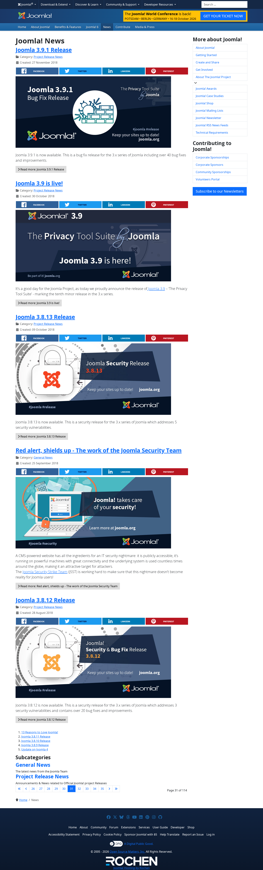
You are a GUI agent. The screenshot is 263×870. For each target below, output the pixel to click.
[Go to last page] (116, 788)
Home (22, 27)
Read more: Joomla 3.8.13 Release (43, 436)
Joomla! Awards (206, 89)
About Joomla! (40, 27)
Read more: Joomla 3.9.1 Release (42, 169)
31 (71, 789)
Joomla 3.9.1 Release (44, 50)
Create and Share (207, 62)
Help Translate (169, 834)
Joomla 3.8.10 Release (35, 741)
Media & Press (145, 27)
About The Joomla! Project (213, 77)
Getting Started (206, 55)
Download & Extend (54, 4)
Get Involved (204, 70)
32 (79, 789)
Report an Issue (193, 834)
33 (87, 789)
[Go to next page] (109, 788)
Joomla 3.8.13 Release (45, 317)
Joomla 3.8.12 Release (45, 600)
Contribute (123, 27)
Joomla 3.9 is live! (39, 183)
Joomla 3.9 (156, 288)
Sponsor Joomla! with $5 (140, 834)
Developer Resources (159, 4)
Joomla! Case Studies (210, 96)
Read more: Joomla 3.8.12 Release (43, 720)
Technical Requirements (212, 133)
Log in (210, 834)
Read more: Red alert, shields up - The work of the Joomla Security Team (69, 586)
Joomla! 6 (92, 27)
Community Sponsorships (213, 172)
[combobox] (224, 4)
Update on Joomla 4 (34, 749)
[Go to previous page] (26, 788)
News (107, 27)
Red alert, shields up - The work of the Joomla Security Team (99, 450)
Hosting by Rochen (131, 868)
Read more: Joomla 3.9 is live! (39, 303)
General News (43, 457)
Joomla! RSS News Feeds (212, 125)
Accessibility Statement (64, 834)
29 (56, 789)
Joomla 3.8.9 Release (35, 745)
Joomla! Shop (204, 103)
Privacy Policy (91, 834)
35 (102, 789)
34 (94, 789)
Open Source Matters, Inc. (127, 852)
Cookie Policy (112, 834)
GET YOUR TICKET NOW (223, 16)
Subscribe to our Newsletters (220, 191)
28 (48, 789)
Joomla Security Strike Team (45, 571)
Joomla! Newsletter (208, 118)
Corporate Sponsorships (212, 157)
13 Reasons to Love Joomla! (39, 732)
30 (63, 789)
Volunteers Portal (208, 179)
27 (40, 789)
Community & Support (121, 4)
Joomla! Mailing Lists (209, 111)
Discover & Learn (87, 4)
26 (33, 789)
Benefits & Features (68, 27)
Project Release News (48, 57)
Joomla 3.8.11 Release (35, 737)
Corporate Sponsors (209, 165)
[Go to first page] (19, 788)
